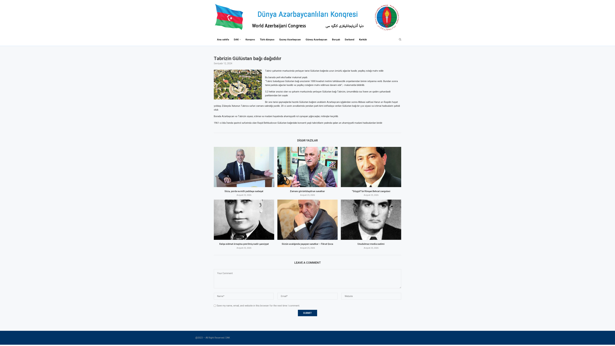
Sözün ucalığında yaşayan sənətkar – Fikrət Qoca (307, 244)
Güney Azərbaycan (316, 39)
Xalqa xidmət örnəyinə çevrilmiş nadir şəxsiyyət (244, 244)
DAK (236, 39)
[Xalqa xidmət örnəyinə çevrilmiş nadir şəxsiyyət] (244, 220)
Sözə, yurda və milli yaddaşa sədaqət (244, 191)
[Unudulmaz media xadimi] (371, 220)
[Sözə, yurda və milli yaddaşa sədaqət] (244, 167)
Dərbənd (349, 39)
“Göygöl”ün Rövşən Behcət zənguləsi (371, 191)
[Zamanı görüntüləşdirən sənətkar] (307, 167)
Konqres (250, 39)
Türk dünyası (267, 39)
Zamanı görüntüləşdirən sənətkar (307, 191)
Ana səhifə (223, 39)
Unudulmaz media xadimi (371, 244)
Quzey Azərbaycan (290, 39)
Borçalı (336, 39)
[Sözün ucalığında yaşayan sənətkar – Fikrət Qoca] (307, 220)
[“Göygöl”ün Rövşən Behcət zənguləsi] (371, 167)
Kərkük (363, 39)
